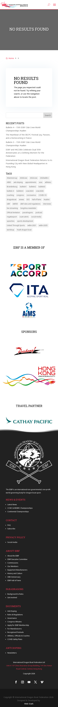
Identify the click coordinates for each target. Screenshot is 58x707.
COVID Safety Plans (14, 639)
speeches (10, 221)
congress (20, 195)
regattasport (12, 217)
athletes (48, 182)
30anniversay (12, 178)
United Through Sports (16, 225)
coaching (10, 195)
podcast (39, 212)
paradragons (28, 212)
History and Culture (14, 573)
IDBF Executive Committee (17, 559)
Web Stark (28, 703)
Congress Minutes (14, 622)
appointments (30, 182)
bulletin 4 (10, 191)
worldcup (10, 230)
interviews (47, 204)
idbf (8, 204)
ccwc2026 (39, 191)
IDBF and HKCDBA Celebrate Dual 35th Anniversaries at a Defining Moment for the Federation (25, 152)
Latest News (12, 504)
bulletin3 (42, 186)
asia (40, 182)
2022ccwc (33, 178)
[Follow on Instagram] (22, 682)
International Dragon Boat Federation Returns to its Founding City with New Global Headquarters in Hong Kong (29, 163)
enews (21, 199)
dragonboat (11, 199)
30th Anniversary (13, 577)
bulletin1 (23, 186)
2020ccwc (23, 178)
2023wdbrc (44, 178)
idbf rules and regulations (30, 204)
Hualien (47, 199)
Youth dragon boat (24, 230)
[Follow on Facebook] (16, 682)
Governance (12, 618)
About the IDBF (13, 556)
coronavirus (31, 195)
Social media (12, 542)
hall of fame (36, 199)
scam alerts (24, 217)
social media (36, 217)
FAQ (9, 525)
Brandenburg (12, 186)
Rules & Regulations (15, 614)
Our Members (12, 566)
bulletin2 (32, 186)
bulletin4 (20, 191)
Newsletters (12, 653)
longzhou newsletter (28, 208)
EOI (28, 199)
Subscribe (11, 529)
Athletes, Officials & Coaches (18, 636)
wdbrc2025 (43, 225)
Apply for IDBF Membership (18, 625)
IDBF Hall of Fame (14, 580)
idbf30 (15, 204)
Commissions (12, 563)
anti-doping (18, 182)
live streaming (12, 208)
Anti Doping (12, 611)
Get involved (12, 597)
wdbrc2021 (32, 225)
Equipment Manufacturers (17, 570)
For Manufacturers (14, 629)
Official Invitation (13, 212)
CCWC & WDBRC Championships (20, 508)
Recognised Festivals (15, 632)
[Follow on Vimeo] (42, 682)
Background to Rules (15, 594)
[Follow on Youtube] (29, 682)
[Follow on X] (35, 682)
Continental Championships (18, 511)
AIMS (9, 182)
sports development (25, 221)
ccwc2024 (29, 191)
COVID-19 (42, 195)
